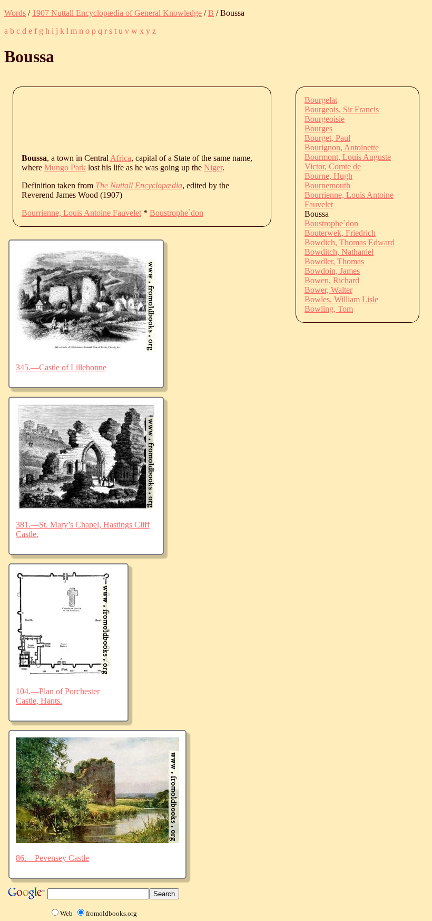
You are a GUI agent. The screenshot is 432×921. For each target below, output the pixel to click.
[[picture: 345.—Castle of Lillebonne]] (86, 349)
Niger (213, 167)
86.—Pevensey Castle (52, 857)
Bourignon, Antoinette (342, 147)
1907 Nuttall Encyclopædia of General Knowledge (117, 12)
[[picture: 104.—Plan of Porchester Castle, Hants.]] (63, 673)
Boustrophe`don (176, 212)
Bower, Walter (328, 289)
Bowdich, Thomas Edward (350, 242)
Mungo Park (65, 167)
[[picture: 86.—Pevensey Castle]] (97, 840)
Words (15, 12)
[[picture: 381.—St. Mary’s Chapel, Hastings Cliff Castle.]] (86, 506)
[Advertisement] (213, 119)
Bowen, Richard (332, 280)
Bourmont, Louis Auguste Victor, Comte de (348, 161)
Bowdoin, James (332, 270)
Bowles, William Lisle (341, 299)
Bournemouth (327, 185)
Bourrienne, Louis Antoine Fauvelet (81, 212)
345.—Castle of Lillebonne (61, 367)
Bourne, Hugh (328, 175)
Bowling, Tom (329, 308)
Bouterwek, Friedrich (340, 232)
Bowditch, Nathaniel (339, 251)
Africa (120, 158)
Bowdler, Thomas (334, 261)
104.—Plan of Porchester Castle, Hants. (58, 696)
